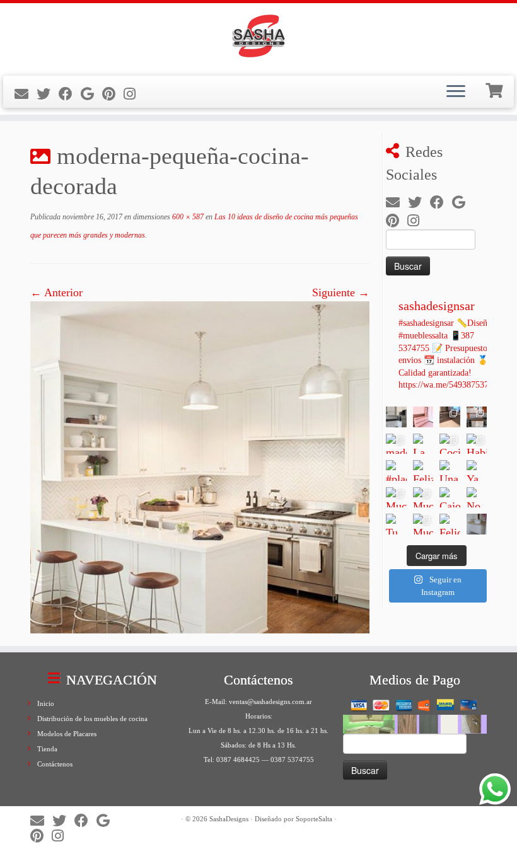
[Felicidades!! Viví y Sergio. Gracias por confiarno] (449, 524)
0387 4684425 (238, 759)
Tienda (47, 749)
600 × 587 (187, 216)
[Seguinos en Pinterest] (113, 94)
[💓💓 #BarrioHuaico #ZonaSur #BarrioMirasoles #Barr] (449, 417)
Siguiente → (340, 292)
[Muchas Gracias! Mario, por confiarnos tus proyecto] (423, 524)
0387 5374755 (292, 759)
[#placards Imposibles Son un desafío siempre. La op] (396, 470)
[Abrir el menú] (455, 92)
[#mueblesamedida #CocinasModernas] (396, 417)
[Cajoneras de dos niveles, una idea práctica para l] (449, 497)
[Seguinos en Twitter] (48, 94)
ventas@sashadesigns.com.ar (270, 701)
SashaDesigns (228, 819)
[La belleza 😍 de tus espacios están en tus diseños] (477, 524)
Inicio (45, 703)
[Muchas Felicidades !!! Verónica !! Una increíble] (423, 497)
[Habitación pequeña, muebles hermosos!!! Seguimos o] (477, 444)
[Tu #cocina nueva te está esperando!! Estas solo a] (396, 524)
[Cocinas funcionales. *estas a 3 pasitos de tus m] (449, 444)
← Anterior (56, 292)
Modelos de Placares (66, 733)
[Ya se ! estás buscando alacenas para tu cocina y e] (477, 470)
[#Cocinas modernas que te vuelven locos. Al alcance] (477, 417)
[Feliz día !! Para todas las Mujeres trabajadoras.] (423, 470)
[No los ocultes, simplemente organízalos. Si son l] (477, 497)
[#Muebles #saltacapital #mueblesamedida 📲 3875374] (423, 417)
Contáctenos (55, 764)
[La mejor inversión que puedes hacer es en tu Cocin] (423, 444)
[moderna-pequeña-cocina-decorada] (199, 466)
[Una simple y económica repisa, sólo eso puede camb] (449, 470)
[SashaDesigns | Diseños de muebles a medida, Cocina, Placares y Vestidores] (258, 37)
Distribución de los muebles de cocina (92, 718)
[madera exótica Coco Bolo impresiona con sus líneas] (396, 444)
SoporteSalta (314, 819)
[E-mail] (26, 94)
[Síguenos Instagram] (134, 94)
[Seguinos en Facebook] (70, 94)
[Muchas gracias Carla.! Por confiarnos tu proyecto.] (396, 497)
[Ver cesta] (495, 89)
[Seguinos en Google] (91, 94)
